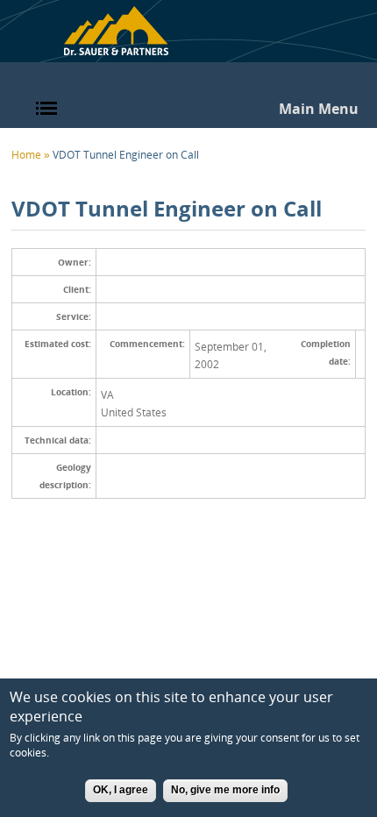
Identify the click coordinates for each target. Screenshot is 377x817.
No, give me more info (225, 790)
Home (115, 31)
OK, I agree (120, 790)
